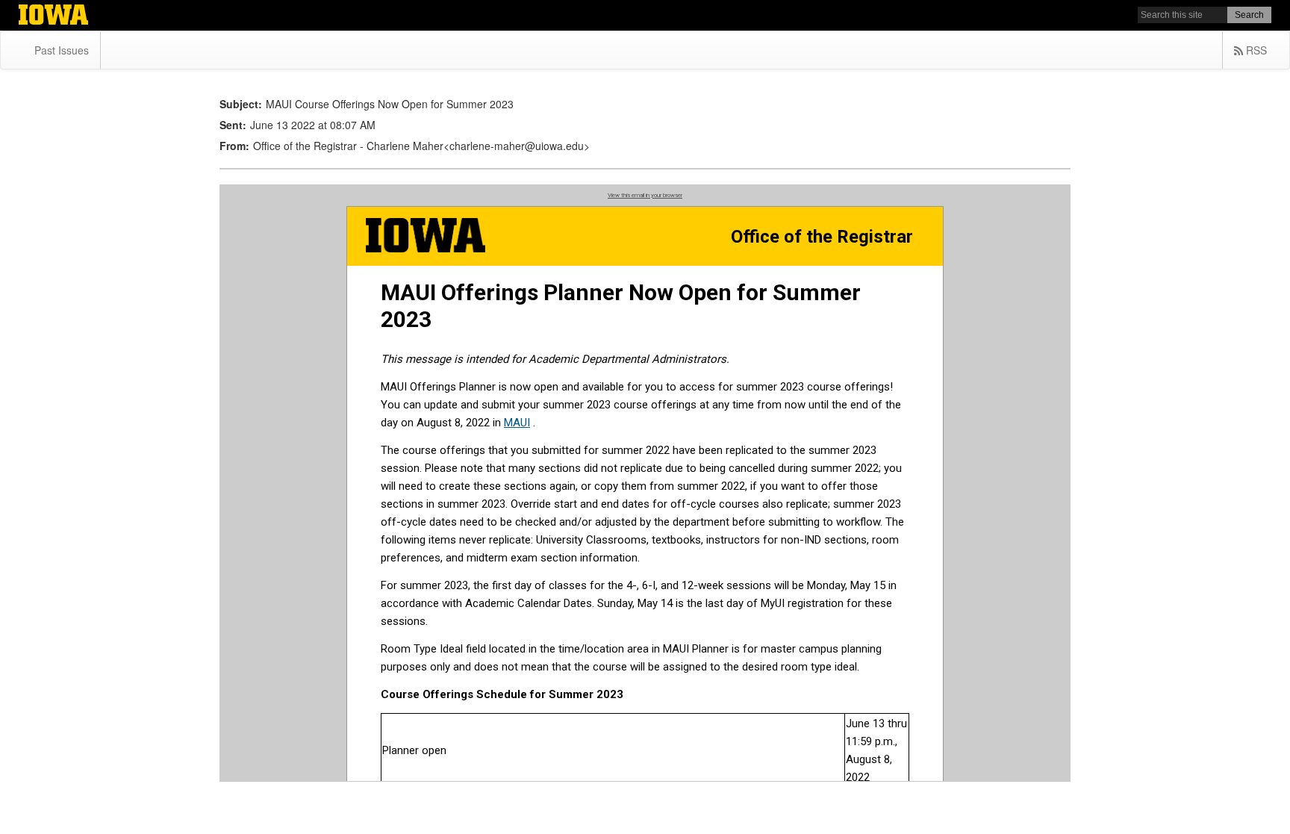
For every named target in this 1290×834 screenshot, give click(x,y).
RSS (1255, 50)
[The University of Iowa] (53, 16)
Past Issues (61, 50)
